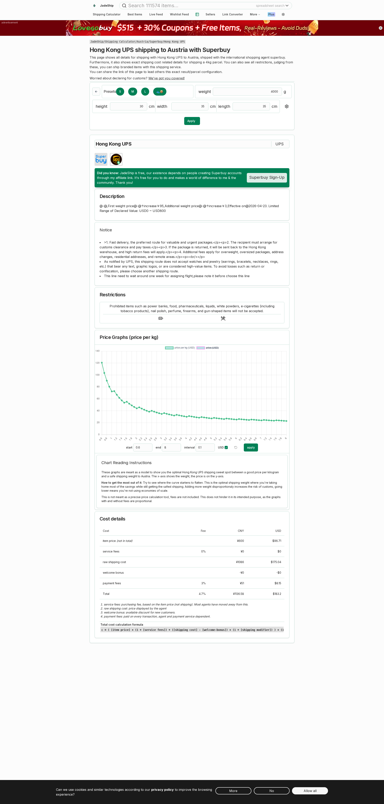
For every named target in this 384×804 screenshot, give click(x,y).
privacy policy (162, 790)
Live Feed (156, 14)
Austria (142, 41)
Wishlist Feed (179, 14)
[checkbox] (226, 447)
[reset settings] (236, 447)
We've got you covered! (166, 78)
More (253, 14)
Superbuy (156, 41)
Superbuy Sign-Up (267, 177)
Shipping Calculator (120, 41)
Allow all (310, 791)
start (129, 447)
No (271, 791)
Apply (191, 121)
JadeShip (96, 41)
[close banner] (380, 28)
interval (189, 447)
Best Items (135, 14)
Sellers (210, 14)
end (158, 447)
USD (221, 447)
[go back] (96, 92)
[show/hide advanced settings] (286, 106)
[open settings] (283, 14)
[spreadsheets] (197, 14)
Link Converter (232, 14)
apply (251, 447)
